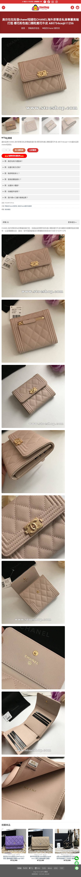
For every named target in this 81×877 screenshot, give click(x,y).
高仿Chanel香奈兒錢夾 (25, 206)
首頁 (23, 28)
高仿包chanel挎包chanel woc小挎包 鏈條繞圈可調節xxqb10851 (13, 857)
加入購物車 (19, 150)
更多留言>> (72, 222)
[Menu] (3, 7)
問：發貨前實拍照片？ (13, 179)
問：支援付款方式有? (13, 167)
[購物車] (77, 7)
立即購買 (32, 150)
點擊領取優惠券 (14, 156)
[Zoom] (4, 113)
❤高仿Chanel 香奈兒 (51, 28)
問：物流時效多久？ (12, 173)
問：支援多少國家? (12, 185)
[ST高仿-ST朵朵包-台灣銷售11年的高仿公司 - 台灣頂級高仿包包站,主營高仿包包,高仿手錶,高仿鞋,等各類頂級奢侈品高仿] (40, 8)
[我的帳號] (72, 7)
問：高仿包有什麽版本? (13, 161)
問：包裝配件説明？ (12, 191)
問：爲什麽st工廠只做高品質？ (16, 198)
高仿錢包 (7, 209)
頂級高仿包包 (33, 28)
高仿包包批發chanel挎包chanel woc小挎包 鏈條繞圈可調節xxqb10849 (40, 858)
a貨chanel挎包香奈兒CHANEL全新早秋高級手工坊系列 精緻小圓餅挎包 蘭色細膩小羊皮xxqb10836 (67, 858)
